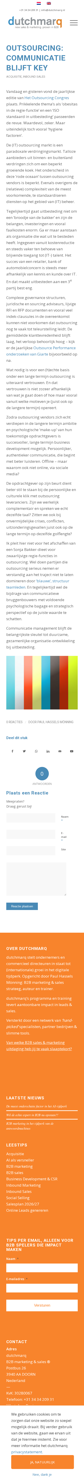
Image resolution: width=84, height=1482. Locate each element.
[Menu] (71, 23)
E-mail (64, 836)
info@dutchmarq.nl (53, 10)
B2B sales (14, 1172)
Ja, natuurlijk (42, 1462)
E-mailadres (17, 1279)
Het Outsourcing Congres (46, 97)
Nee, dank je (42, 1474)
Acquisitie (14, 76)
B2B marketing (19, 1166)
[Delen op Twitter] (24, 751)
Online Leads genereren (27, 1210)
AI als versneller (20, 1160)
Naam (65, 819)
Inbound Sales (34, 76)
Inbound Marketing (23, 1185)
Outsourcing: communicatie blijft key (36, 58)
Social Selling (18, 1197)
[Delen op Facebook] (12, 751)
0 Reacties (14, 722)
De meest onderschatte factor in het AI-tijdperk (36, 1106)
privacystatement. (27, 1451)
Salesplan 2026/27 (22, 1204)
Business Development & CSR (31, 1178)
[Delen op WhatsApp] (36, 751)
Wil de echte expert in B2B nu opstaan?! (32, 1115)
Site (63, 849)
